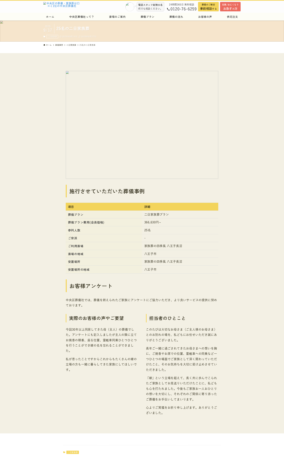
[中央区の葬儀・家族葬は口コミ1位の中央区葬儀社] (70, 6)
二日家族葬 (52, 37)
